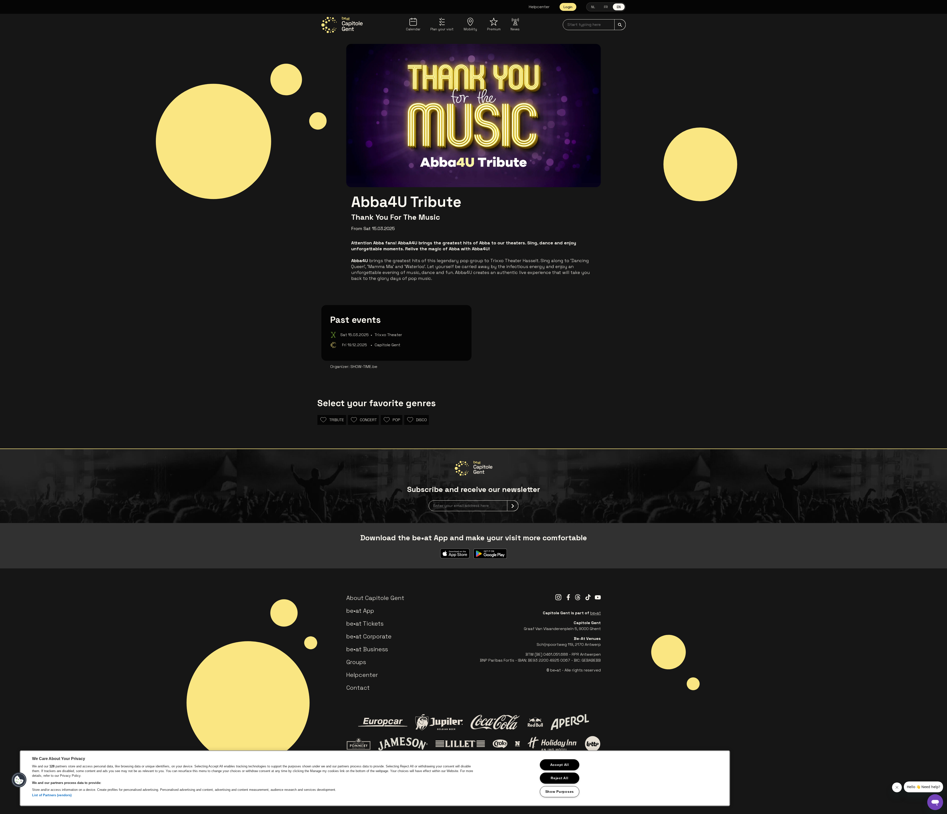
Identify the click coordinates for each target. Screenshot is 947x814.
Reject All (559, 778)
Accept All (559, 765)
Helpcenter (539, 6)
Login (568, 7)
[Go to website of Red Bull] (535, 722)
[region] (375, 778)
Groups (356, 662)
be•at (595, 612)
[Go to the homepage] (342, 25)
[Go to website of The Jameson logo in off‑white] (403, 743)
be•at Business (367, 649)
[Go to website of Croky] (500, 744)
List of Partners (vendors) (52, 795)
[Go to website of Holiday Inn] (552, 744)
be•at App (360, 611)
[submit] (620, 24)
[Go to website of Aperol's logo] (570, 722)
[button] (19, 780)
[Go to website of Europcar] (382, 722)
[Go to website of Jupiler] (439, 722)
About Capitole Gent (375, 598)
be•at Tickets (364, 623)
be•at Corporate (369, 636)
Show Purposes (559, 792)
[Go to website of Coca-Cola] (495, 722)
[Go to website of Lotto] (592, 743)
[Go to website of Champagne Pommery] (358, 743)
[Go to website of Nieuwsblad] (517, 743)
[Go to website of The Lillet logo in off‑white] (460, 744)
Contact (358, 687)
